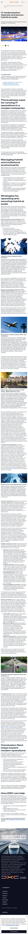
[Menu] (2, 2)
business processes (12, 468)
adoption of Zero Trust (6, 727)
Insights (4, 897)
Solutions (5, 895)
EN (22, 2)
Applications (12, 819)
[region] (14, 924)
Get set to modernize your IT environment (12, 82)
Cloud (7, 819)
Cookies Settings (14, 927)
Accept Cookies (14, 931)
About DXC (5, 900)
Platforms (5, 893)
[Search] (25, 2)
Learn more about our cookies (12, 925)
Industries (5, 891)
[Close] (26, 916)
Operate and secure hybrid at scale (11, 84)
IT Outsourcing (21, 819)
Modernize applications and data (10, 83)
